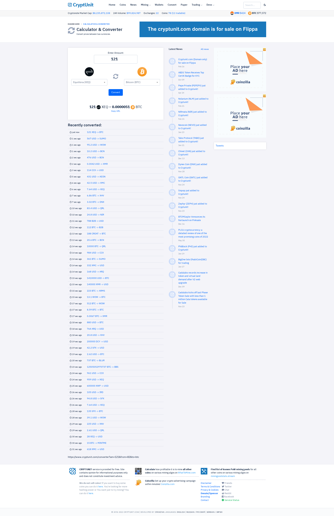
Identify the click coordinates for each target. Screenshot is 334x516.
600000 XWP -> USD (98, 386)
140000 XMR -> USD (97, 284)
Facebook (229, 497)
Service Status (231, 500)
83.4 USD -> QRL (95, 208)
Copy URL (115, 111)
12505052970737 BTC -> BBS (102, 367)
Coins (123, 5)
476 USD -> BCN (95, 158)
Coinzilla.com (167, 484)
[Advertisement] (189, 366)
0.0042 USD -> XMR (97, 164)
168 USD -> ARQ (95, 272)
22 (157, 13)
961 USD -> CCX (95, 373)
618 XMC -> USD (95, 449)
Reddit (227, 493)
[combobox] (89, 82)
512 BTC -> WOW (96, 303)
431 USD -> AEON (96, 177)
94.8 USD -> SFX (95, 399)
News (133, 5)
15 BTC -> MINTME (96, 443)
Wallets (159, 5)
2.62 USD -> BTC (95, 354)
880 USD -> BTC (95, 322)
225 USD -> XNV (95, 424)
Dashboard (74, 24)
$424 (239, 13)
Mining (144, 5)
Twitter (228, 487)
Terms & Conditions (210, 487)
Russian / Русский (195, 512)
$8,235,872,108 (101, 13)
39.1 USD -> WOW (96, 418)
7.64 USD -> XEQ (96, 189)
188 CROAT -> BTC (96, 234)
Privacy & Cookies (209, 490)
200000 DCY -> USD (97, 342)
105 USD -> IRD (95, 392)
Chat (226, 490)
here (100, 487)
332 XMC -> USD (95, 265)
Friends (228, 483)
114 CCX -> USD (95, 170)
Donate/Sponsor (209, 493)
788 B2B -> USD (95, 221)
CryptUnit (82, 5)
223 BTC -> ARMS (96, 291)
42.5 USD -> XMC (96, 183)
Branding (205, 497)
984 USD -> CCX (95, 253)
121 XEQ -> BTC (95, 132)
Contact (205, 500)
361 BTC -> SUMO (96, 259)
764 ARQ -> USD (95, 329)
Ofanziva (159, 512)
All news (205, 49)
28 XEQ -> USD (94, 437)
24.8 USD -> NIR (95, 215)
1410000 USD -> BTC (98, 278)
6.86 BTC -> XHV (95, 196)
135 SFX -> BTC (95, 411)
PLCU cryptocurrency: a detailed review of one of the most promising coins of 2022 (193, 233)
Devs (209, 5)
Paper (184, 5)
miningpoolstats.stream (223, 476)
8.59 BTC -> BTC (95, 310)
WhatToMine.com (187, 473)
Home (112, 5)
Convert (172, 5)
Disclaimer (206, 483)
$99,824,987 (134, 13)
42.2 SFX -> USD (95, 348)
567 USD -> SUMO (96, 139)
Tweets (220, 146)
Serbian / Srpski (215, 512)
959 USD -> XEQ (95, 380)
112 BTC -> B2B (95, 227)
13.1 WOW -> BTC (96, 297)
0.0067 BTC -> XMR (97, 316)
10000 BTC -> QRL (96, 246)
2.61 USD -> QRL (95, 430)
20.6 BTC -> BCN (95, 240)
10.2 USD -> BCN (96, 151)
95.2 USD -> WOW (96, 145)
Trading (196, 5)
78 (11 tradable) (176, 13)
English (181, 512)
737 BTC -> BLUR (96, 360)
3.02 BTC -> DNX (95, 202)
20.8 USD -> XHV (96, 335)
